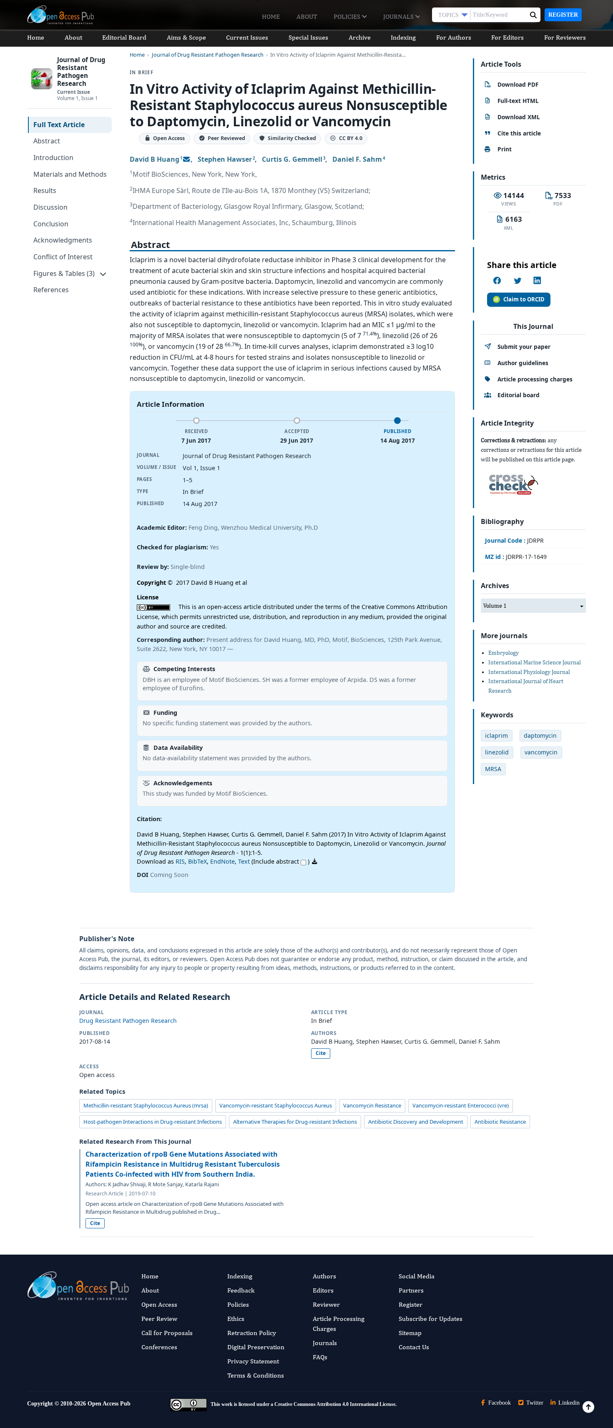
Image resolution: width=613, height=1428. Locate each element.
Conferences (159, 1347)
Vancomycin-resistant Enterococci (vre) (460, 1105)
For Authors (453, 37)
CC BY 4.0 (350, 138)
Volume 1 (495, 605)
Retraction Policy (251, 1333)
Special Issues (308, 37)
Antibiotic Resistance (500, 1121)
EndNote (222, 861)
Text (244, 861)
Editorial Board (124, 37)
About (306, 16)
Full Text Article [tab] (59, 124)
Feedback (240, 1290)
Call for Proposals (167, 1333)
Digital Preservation (255, 1347)
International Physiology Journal (529, 672)
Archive (360, 37)
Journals (399, 16)
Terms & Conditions (255, 1375)
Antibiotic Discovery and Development (415, 1121)
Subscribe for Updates (430, 1319)
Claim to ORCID (524, 299)
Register (563, 15)
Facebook (499, 1403)
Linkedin (568, 1403)
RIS (180, 861)
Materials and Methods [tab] (70, 174)
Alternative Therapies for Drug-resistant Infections (295, 1121)
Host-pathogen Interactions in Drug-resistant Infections (152, 1121)
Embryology (503, 652)
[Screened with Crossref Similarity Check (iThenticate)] (512, 482)
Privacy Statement (253, 1361)
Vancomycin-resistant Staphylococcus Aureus (275, 1105)
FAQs (320, 1357)
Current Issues (247, 37)
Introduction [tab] (53, 157)
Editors (323, 1290)
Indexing (403, 37)
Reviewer (326, 1304)
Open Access (159, 1304)
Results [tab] (44, 190)
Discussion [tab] (50, 207)
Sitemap (410, 1333)
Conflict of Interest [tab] (63, 256)
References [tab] (51, 289)
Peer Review (159, 1319)
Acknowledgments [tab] (62, 240)
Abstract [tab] (46, 140)
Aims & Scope (186, 37)
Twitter (534, 1403)
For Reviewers (565, 37)
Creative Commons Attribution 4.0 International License (334, 1404)
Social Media (417, 1276)
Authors (324, 1276)
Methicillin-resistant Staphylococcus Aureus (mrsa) (145, 1105)
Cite (321, 1053)
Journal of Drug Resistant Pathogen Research (208, 54)
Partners (411, 1290)
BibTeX (197, 861)
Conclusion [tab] (50, 223)
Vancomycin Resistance (372, 1105)
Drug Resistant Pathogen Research (128, 1021)
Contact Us (414, 1347)
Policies (348, 16)
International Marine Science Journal (534, 662)
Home (271, 16)
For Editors (507, 37)
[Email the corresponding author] (186, 159)
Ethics (235, 1319)
